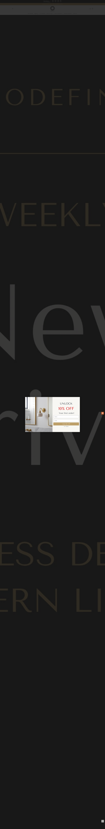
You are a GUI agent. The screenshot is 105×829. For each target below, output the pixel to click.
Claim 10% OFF (66, 424)
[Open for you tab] (102, 413)
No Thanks (66, 426)
